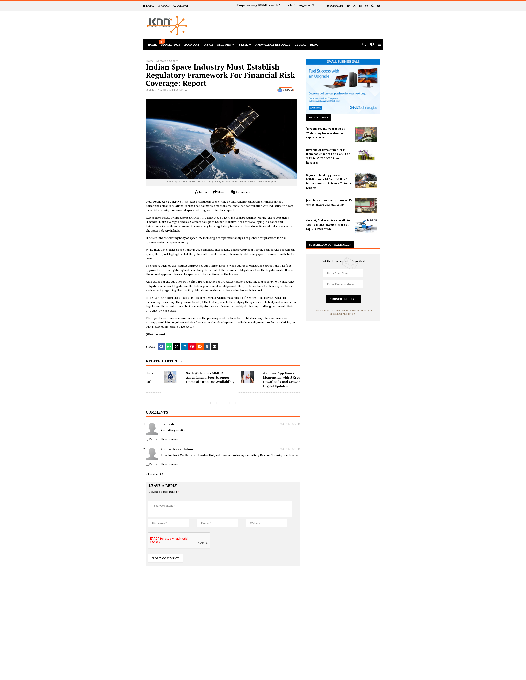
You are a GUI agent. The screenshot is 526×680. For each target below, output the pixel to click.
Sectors (224, 44)
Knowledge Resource (272, 44)
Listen (202, 192)
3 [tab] (223, 403)
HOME (150, 5)
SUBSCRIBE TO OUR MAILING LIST (330, 244)
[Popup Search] (364, 44)
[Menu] (379, 44)
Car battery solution (177, 449)
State (243, 44)
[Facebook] (348, 5)
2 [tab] (217, 403)
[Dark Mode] (372, 44)
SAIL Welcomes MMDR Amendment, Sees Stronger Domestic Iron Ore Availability (195, 377)
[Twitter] (354, 5)
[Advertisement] (301, 20)
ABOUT (165, 5)
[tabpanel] (184, 379)
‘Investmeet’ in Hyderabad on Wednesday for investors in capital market (325, 133)
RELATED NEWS (318, 117)
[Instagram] (366, 5)
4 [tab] (229, 403)
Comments (242, 192)
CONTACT (182, 5)
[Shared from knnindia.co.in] (214, 346)
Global (300, 44)
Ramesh (167, 424)
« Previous (152, 474)
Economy (192, 44)
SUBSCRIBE (336, 5)
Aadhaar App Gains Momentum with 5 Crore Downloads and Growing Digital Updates (267, 379)
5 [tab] (235, 403)
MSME (208, 44)
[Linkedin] (360, 5)
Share (221, 192)
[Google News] (372, 5)
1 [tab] (211, 403)
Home (150, 61)
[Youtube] (378, 5)
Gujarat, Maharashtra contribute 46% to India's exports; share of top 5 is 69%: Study (328, 224)
